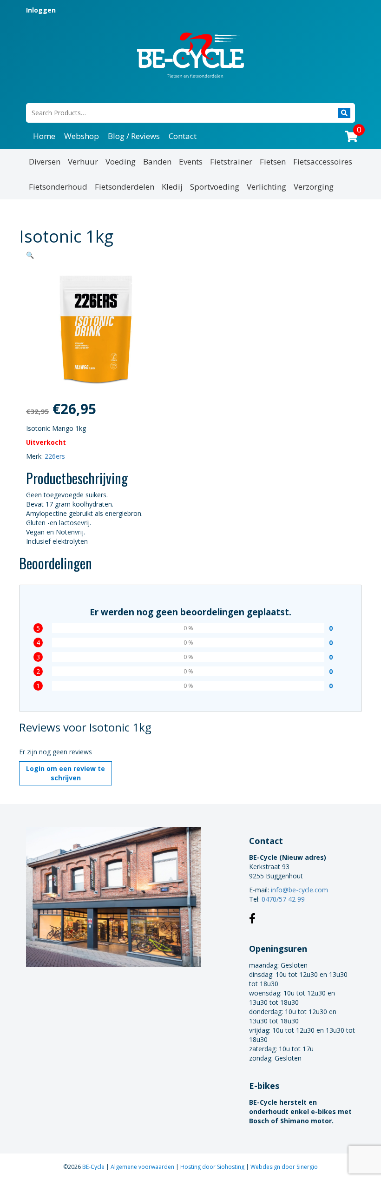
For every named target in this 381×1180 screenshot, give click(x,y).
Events (191, 161)
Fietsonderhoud (58, 186)
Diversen (44, 161)
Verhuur (83, 161)
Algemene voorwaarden (143, 1167)
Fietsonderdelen (124, 186)
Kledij (172, 186)
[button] (30, 255)
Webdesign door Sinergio (284, 1167)
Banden (157, 161)
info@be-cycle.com (299, 889)
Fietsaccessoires (322, 161)
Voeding (120, 161)
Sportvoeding (214, 186)
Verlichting (266, 186)
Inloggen (41, 10)
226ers (55, 456)
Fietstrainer (231, 161)
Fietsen (273, 161)
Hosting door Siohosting (213, 1167)
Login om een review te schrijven (65, 773)
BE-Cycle (94, 1167)
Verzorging (314, 186)
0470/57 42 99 (283, 899)
